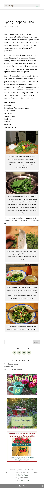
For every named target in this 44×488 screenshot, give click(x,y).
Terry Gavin (24, 480)
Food (16, 26)
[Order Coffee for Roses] (22, 447)
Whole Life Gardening (13, 369)
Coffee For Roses (22, 475)
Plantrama (8, 367)
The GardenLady (11, 364)
